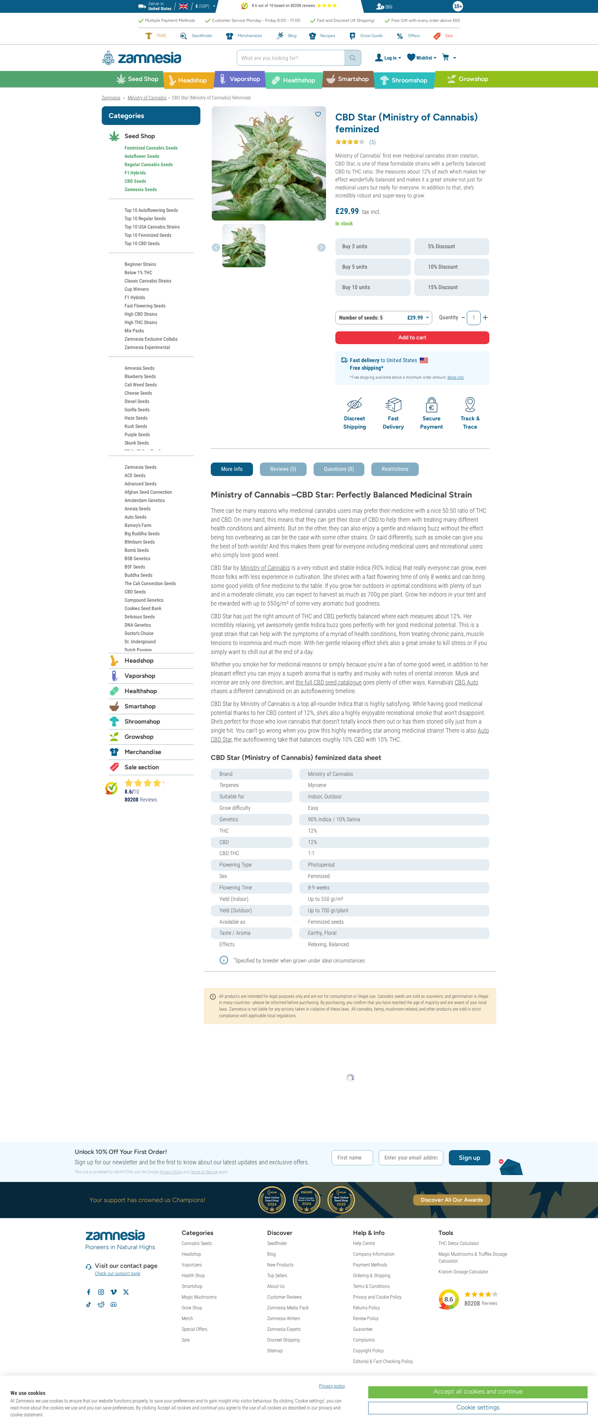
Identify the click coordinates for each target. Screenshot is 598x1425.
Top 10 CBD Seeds (142, 243)
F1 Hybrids (135, 173)
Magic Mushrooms (199, 1297)
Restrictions (395, 469)
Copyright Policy (368, 1350)
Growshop (139, 737)
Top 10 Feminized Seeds (148, 235)
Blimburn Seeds (140, 542)
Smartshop (140, 706)
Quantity (448, 317)
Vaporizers (192, 1264)
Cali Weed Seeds (141, 384)
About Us (275, 1286)
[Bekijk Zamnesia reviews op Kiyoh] (111, 788)
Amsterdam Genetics (145, 500)
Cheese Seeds (138, 393)
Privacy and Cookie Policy (377, 1297)
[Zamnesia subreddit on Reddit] (101, 1304)
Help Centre (364, 1243)
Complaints (364, 1340)
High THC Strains (141, 322)
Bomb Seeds (137, 550)
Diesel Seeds (137, 401)
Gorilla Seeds (137, 409)
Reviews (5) (283, 469)
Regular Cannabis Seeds (149, 164)
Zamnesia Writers (283, 1318)
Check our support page (117, 1273)
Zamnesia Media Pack (288, 1307)
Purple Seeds (137, 434)
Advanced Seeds (140, 483)
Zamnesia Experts (284, 1329)
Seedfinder (277, 1243)
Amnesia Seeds (139, 368)
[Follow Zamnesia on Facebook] (88, 1292)
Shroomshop (142, 721)
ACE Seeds (135, 475)
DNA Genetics (138, 625)
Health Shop (193, 1275)
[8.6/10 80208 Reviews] (147, 783)
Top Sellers (277, 1275)
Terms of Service (204, 1171)
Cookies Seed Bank (143, 608)
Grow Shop (192, 1307)
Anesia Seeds (138, 508)
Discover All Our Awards (452, 1200)
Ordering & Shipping (371, 1275)
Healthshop (141, 691)
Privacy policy (332, 1386)
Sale (186, 1340)
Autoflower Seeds (142, 156)
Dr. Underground (140, 641)
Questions (339, 469)
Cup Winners (137, 289)
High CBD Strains (141, 314)
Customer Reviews (284, 1297)
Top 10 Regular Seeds (145, 218)
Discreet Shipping (283, 1340)
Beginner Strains (140, 264)
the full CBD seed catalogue (329, 682)
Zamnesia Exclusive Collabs (151, 339)
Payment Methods (370, 1264)
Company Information (374, 1254)
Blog (271, 1254)
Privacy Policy (171, 1171)
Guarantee (362, 1329)
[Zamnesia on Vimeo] (113, 1292)
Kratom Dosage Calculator (463, 1271)
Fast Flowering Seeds (145, 305)
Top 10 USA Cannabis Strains (152, 227)
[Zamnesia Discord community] (113, 1304)
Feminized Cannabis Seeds (151, 148)
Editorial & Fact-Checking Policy (383, 1361)
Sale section (142, 767)
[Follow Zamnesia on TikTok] (88, 1304)
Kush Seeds (136, 426)
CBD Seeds (135, 181)
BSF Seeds (135, 567)
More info (455, 377)
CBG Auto (466, 682)
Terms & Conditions (371, 1286)
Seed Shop (140, 136)
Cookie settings (477, 1407)
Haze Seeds (136, 418)
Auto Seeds (135, 517)
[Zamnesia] (164, 58)
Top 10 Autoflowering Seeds (151, 210)
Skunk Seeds (137, 443)
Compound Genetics (144, 600)
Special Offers (194, 1329)
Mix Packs (134, 330)
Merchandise (143, 752)
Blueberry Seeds (140, 376)
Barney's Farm (138, 525)
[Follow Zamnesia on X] (126, 1292)
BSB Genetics (137, 558)
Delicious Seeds (140, 616)
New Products (280, 1264)
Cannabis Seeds (197, 1243)
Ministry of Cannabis (265, 567)
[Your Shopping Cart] (450, 57)
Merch (187, 1318)
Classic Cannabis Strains (148, 281)
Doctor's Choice (139, 633)
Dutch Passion (138, 650)
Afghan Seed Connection (148, 492)
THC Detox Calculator (458, 1243)
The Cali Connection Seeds (150, 583)
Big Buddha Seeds (142, 533)
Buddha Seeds (138, 575)
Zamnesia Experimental (147, 347)
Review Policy (366, 1318)
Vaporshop (140, 676)
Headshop (139, 660)
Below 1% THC (138, 272)
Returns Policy (366, 1307)
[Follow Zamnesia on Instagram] (101, 1292)
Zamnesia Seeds (141, 189)
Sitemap (275, 1350)
